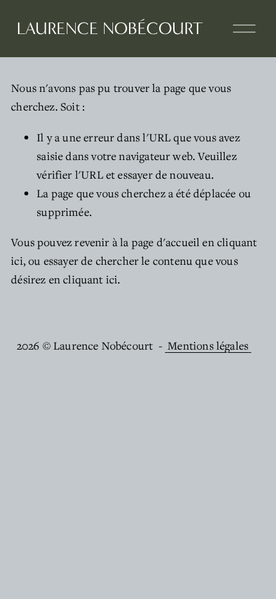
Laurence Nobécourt (110, 29)
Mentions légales (208, 345)
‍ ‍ (166, 345)
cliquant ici (90, 279)
